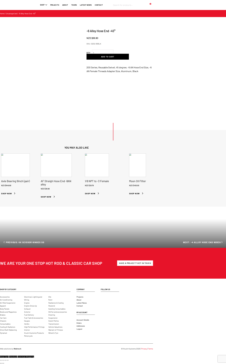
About (65, 5)
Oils (49, 297)
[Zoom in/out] (1, 360)
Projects (54, 5)
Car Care (3, 318)
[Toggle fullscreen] (3, 360)
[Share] (5, 360)
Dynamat (3, 333)
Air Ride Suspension (7, 303)
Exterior (27, 312)
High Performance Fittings (34, 327)
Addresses (81, 326)
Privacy (144, 349)
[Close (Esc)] (8, 360)
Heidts (26, 324)
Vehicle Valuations (55, 327)
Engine (27, 303)
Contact (99, 5)
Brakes (2, 315)
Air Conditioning (6, 300)
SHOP (42, 5)
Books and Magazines (8, 312)
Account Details (83, 320)
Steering (51, 315)
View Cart (4, 357)
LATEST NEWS (86, 5)
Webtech (17, 349)
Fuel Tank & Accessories (33, 318)
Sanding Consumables (56, 309)
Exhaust (27, 309)
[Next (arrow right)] (3, 363)
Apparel (3, 306)
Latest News (82, 303)
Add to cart (107, 57)
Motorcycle (28, 336)
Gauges (27, 321)
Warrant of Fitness (55, 330)
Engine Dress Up (30, 306)
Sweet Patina (53, 321)
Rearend (51, 306)
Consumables (5, 324)
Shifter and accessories (57, 312)
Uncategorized (11, 13)
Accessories (5, 297)
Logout (79, 329)
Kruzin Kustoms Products (34, 333)
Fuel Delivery (29, 315)
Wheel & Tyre (53, 333)
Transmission (53, 324)
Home (2, 13)
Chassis (3, 321)
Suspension (52, 318)
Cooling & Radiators (7, 327)
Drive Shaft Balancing (8, 330)
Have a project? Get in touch (135, 263)
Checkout (13, 357)
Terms (150, 349)
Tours (74, 5)
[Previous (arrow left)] (1, 363)
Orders (79, 323)
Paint (50, 300)
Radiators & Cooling (56, 303)
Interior (27, 330)
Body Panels (4, 309)
